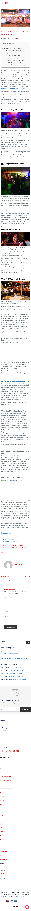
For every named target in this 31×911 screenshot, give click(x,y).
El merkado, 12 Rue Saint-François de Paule (16, 64)
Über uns (2, 765)
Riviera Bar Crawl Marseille (15, 667)
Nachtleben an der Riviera (9, 11)
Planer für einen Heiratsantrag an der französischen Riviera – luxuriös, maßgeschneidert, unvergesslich (14, 651)
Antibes (2, 792)
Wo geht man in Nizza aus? (12, 541)
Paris (1, 835)
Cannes (2, 800)
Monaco (2, 820)
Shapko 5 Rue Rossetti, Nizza (13, 55)
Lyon (1, 843)
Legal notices (15, 894)
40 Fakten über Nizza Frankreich (9, 653)
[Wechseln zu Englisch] (14, 907)
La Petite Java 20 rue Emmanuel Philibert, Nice (16, 52)
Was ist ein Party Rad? (7, 656)
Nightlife (13, 545)
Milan (1, 824)
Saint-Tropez (3, 851)
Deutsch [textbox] (3, 874)
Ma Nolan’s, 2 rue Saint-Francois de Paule (16, 58)
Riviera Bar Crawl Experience (13, 65)
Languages (3, 870)
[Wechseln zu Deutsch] (17, 907)
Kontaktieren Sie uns (5, 780)
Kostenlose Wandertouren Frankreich (10, 655)
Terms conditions (24, 894)
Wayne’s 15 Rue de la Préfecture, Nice (15, 57)
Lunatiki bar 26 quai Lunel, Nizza (13, 50)
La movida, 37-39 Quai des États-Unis (15, 60)
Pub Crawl (14, 547)
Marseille (2, 808)
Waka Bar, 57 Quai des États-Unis (14, 62)
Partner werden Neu (5, 777)
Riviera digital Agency (18, 896)
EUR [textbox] (2, 882)
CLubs (4, 545)
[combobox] (8, 873)
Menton (2, 816)
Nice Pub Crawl (9, 539)
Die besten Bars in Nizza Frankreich (13, 48)
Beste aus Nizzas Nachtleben (10, 88)
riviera (5, 549)
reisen (24, 547)
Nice (1, 827)
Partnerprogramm (5, 769)
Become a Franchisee (6, 773)
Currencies (3, 879)
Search (3, 641)
